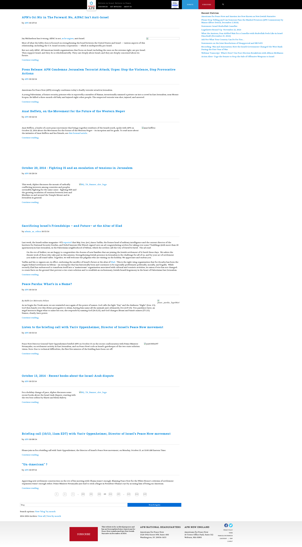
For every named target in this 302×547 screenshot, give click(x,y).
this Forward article (78, 133)
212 (99, 494)
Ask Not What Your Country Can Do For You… (222, 39)
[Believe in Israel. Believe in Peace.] (91, 5)
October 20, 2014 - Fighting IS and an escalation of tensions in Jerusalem (77, 168)
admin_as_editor (33, 231)
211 (91, 494)
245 (145, 494)
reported (67, 242)
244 (136, 494)
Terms (231, 533)
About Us (128, 7)
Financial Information (225, 535)
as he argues (68, 38)
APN (27, 23)
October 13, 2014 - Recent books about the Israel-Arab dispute (68, 376)
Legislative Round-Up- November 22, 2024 (221, 29)
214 (110, 494)
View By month (54, 516)
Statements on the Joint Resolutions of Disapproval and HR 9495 (232, 43)
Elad (113, 262)
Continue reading (30, 60)
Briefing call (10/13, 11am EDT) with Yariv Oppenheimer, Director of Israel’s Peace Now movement (96, 433)
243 (128, 494)
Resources (103, 7)
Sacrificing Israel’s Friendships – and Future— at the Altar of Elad (72, 226)
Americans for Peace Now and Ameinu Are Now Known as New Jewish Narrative (238, 16)
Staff (231, 538)
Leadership (223, 538)
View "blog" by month (45, 511)
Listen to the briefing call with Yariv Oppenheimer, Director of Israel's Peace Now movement (92, 327)
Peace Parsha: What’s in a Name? (47, 284)
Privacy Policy (228, 530)
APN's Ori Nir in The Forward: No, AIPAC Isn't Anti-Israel (65, 17)
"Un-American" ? (34, 464)
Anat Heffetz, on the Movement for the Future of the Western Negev (73, 111)
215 (118, 494)
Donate (190, 4)
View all (41, 516)
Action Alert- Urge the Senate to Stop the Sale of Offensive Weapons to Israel (237, 56)
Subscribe (206, 4)
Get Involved (116, 7)
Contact (230, 541)
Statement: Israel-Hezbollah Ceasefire (219, 26)
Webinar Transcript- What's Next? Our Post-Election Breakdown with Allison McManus (242, 53)
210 (83, 494)
